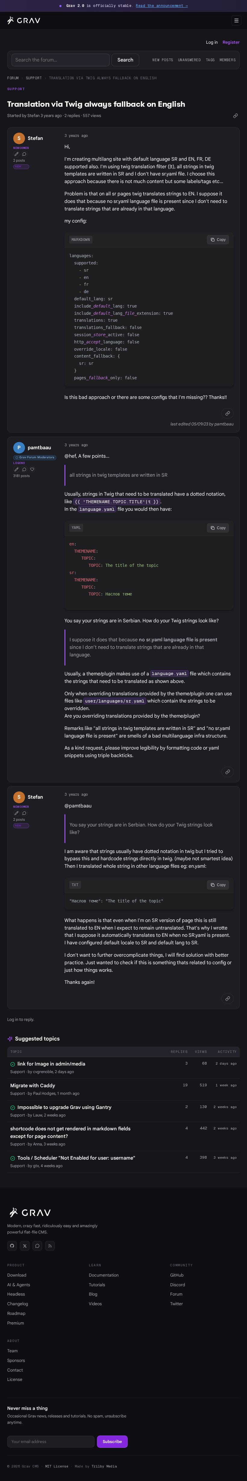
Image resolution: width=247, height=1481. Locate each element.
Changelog (17, 1303)
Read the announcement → (162, 5)
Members (228, 60)
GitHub (176, 1275)
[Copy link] (235, 115)
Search (125, 60)
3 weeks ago (225, 1157)
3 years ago (76, 135)
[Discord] (37, 1246)
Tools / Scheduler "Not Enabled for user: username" (76, 1158)
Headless (16, 1294)
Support (34, 78)
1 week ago (226, 1085)
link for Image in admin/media (51, 1064)
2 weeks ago (225, 1107)
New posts (162, 60)
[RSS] (50, 1246)
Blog (93, 1294)
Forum (13, 78)
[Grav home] (22, 20)
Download (16, 1275)
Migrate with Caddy (32, 1086)
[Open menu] (236, 20)
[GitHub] (12, 1246)
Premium (15, 1323)
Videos (95, 1303)
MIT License (56, 1466)
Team (12, 1350)
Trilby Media (104, 1466)
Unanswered (189, 60)
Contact (15, 1370)
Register (231, 42)
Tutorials (97, 1284)
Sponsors (16, 1360)
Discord (177, 1284)
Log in (212, 42)
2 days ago (226, 1063)
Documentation (104, 1275)
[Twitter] (25, 1246)
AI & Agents (18, 1284)
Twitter (176, 1303)
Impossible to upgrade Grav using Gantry (64, 1107)
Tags (210, 60)
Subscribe (112, 1441)
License (14, 1379)
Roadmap (16, 1313)
